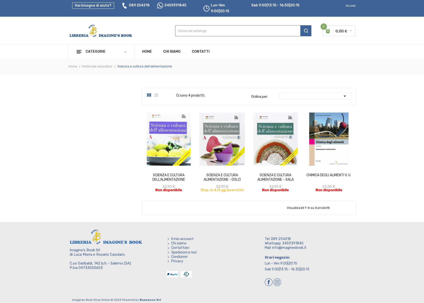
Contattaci (180, 248)
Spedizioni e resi (184, 252)
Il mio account (182, 239)
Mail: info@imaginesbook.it (285, 248)
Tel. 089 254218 (278, 239)
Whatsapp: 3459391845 (284, 243)
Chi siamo (178, 243)
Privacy (177, 261)
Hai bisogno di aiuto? (93, 5)
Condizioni (179, 257)
